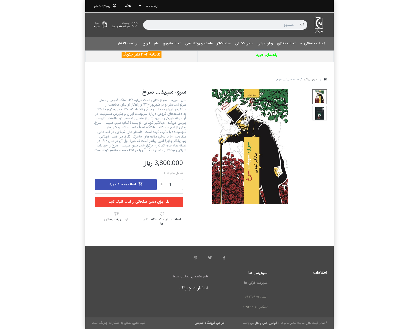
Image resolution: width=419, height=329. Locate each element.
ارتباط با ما (152, 6)
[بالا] (325, 79)
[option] (250, 146)
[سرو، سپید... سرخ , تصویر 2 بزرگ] (320, 113)
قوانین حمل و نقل (151, 173)
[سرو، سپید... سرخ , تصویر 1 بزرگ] (320, 97)
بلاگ (128, 6)
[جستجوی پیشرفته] (302, 25)
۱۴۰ (143, 54)
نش (138, 54)
